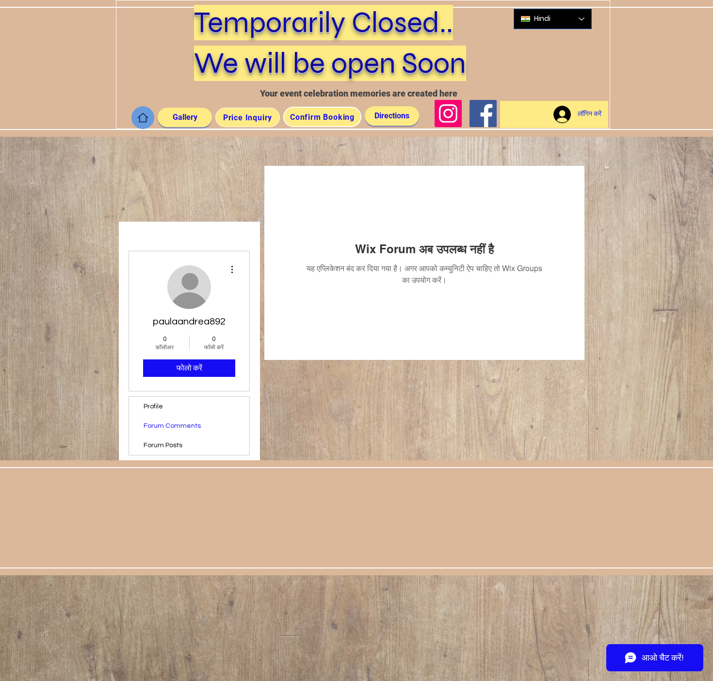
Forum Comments (172, 425)
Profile (153, 406)
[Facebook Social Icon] (483, 113)
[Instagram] (448, 113)
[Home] (142, 117)
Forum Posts (163, 445)
